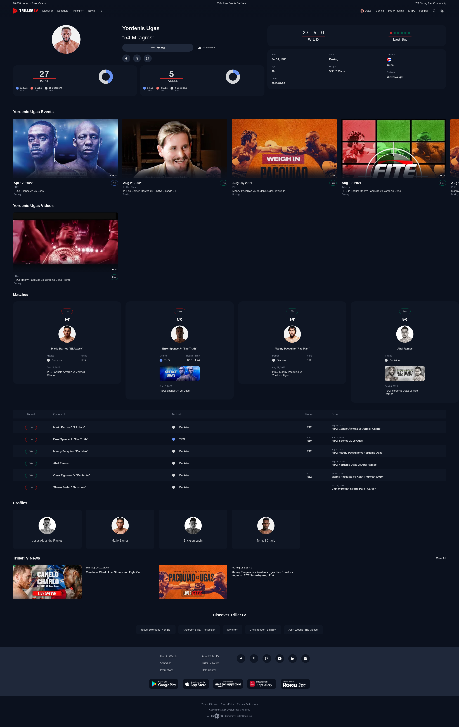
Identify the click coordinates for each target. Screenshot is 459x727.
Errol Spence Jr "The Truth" (179, 348)
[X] (137, 58)
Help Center (209, 669)
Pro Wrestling (396, 10)
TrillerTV (346, 187)
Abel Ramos (405, 348)
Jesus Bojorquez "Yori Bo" (156, 629)
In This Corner (130, 187)
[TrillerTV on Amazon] (228, 683)
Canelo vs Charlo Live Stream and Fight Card (114, 572)
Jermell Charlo (266, 540)
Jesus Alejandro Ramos (47, 540)
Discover (47, 10)
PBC (16, 187)
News (91, 10)
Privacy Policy (227, 704)
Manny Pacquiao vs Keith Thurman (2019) (358, 476)
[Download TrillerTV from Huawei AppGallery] (261, 683)
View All (441, 558)
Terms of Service (210, 704)
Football (423, 10)
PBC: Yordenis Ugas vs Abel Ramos (401, 392)
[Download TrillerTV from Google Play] (163, 683)
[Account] (442, 11)
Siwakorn (232, 629)
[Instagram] (148, 58)
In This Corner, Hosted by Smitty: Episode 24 (149, 190)
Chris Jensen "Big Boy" (263, 629)
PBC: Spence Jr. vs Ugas (29, 190)
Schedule (62, 10)
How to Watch (168, 656)
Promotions (167, 669)
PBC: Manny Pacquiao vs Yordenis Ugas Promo (42, 279)
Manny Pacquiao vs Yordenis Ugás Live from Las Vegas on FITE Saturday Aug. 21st (262, 574)
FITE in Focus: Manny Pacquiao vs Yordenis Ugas (371, 190)
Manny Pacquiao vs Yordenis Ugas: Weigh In (258, 190)
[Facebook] (126, 58)
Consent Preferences (247, 704)
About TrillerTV (210, 656)
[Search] (434, 11)
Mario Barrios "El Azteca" (67, 348)
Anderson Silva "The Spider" (199, 629)
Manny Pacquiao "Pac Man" (292, 348)
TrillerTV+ (78, 10)
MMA (411, 10)
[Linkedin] (292, 658)
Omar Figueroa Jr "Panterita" (71, 475)
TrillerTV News (26, 558)
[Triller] (305, 658)
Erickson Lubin (193, 540)
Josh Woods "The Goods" (303, 629)
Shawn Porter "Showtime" (69, 487)
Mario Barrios (120, 540)
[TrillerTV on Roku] (295, 683)
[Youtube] (279, 658)
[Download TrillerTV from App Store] (196, 683)
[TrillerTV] (25, 10)
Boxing (380, 10)
